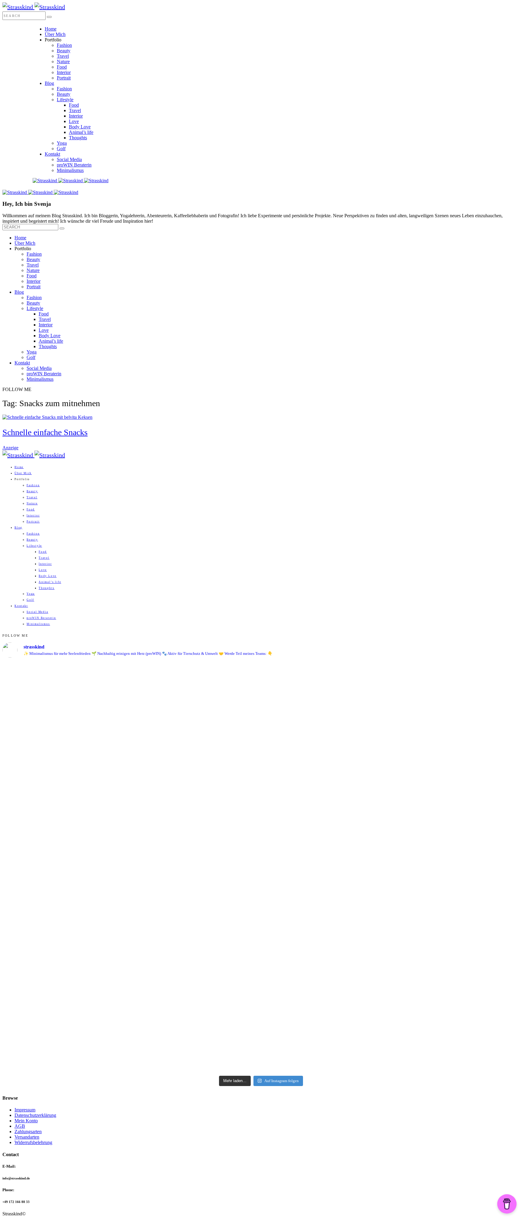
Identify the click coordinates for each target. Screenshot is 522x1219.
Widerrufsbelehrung (33, 1142)
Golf (61, 148)
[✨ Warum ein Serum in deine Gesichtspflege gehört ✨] (66, 980)
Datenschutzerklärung (35, 1115)
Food (62, 67)
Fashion (64, 45)
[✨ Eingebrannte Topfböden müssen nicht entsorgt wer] (326, 930)
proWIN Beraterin (74, 164)
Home (50, 28)
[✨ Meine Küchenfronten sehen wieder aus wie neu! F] (326, 823)
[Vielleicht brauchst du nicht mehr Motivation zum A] (66, 724)
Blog (49, 83)
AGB (19, 1126)
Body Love (80, 126)
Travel (63, 56)
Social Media (69, 159)
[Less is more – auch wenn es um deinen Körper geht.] (456, 947)
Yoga (62, 143)
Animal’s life (81, 132)
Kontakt (52, 154)
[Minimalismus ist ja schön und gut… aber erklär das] (326, 687)
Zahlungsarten (28, 1131)
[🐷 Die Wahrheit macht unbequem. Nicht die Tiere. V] (196, 960)
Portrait (64, 77)
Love (74, 121)
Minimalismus (70, 170)
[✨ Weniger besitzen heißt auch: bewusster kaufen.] (196, 836)
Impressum (24, 1109)
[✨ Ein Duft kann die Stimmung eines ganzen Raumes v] (456, 832)
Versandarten (26, 1137)
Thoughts (78, 137)
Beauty (63, 50)
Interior (64, 72)
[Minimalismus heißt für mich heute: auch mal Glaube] (196, 704)
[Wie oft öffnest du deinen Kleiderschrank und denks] (66, 833)
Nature (63, 61)
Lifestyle (65, 99)
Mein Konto (26, 1120)
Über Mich (55, 34)
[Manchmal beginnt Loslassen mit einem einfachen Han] (456, 700)
